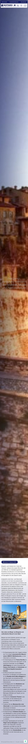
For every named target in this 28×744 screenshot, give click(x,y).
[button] (21, 5)
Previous (3, 616)
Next (25, 616)
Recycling (4, 2)
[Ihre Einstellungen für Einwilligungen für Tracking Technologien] (25, 741)
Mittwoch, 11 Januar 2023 (9, 562)
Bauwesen (23, 2)
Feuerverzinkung (13, 2)
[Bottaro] (8, 5)
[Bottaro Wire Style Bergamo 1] (14, 616)
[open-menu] (25, 5)
